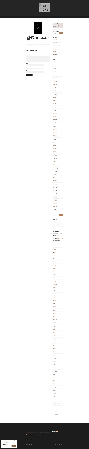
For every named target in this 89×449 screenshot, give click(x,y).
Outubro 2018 (54, 355)
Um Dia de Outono (55, 39)
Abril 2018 (54, 364)
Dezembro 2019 (54, 149)
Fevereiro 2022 (54, 297)
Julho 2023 (54, 87)
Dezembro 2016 (54, 387)
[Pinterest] (55, 431)
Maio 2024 (54, 258)
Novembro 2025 (55, 61)
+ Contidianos (54, 51)
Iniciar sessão (54, 411)
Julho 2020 (54, 139)
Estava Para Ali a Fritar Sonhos (56, 43)
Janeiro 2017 (54, 200)
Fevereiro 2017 (54, 199)
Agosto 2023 (54, 271)
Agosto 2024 (54, 68)
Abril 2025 (54, 62)
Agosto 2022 (54, 103)
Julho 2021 (54, 122)
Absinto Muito (30, 444)
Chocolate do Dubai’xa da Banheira (57, 42)
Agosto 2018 (54, 358)
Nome (27, 63)
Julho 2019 (54, 342)
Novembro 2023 (55, 81)
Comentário (28, 55)
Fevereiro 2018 (54, 181)
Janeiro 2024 (54, 78)
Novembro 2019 (55, 151)
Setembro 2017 (54, 374)
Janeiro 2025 (54, 65)
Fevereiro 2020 (54, 332)
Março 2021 (54, 313)
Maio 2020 (54, 142)
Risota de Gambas (55, 54)
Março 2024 (54, 75)
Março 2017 (54, 197)
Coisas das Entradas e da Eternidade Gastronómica (57, 45)
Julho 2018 (54, 174)
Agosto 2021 (54, 120)
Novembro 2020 (55, 133)
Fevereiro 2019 (54, 164)
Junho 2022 (54, 106)
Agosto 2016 (54, 393)
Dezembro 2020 (54, 132)
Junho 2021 (54, 123)
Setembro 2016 (54, 206)
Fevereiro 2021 (54, 129)
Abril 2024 (54, 74)
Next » (47, 45)
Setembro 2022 (54, 287)
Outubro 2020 (54, 135)
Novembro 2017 (55, 371)
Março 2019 (54, 348)
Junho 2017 (54, 193)
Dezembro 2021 (54, 300)
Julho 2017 (54, 377)
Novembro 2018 (55, 168)
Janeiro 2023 (54, 281)
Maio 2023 (54, 90)
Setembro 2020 (54, 136)
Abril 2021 (54, 126)
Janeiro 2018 (54, 183)
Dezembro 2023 (54, 265)
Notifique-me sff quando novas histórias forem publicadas (57, 23)
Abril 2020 (54, 329)
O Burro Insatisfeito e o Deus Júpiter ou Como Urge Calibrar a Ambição (58, 238)
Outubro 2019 (54, 152)
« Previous (29, 45)
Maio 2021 (54, 310)
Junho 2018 (54, 361)
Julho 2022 (54, 104)
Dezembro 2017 (54, 184)
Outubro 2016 (54, 390)
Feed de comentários (55, 414)
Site (26, 70)
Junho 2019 (54, 158)
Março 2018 (54, 180)
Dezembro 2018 (54, 167)
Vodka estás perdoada (55, 55)
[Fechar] (15, 440)
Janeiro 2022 (54, 113)
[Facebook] (52, 431)
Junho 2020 (54, 326)
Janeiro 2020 (54, 148)
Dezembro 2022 (54, 97)
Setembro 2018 (54, 171)
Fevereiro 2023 (54, 94)
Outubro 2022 (54, 100)
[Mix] (57, 431)
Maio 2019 (54, 345)
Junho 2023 (54, 88)
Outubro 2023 (54, 268)
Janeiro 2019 (54, 165)
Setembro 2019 (54, 339)
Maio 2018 (54, 177)
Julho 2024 (54, 255)
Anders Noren (58, 444)
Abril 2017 (54, 196)
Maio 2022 (54, 107)
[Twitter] (53, 431)
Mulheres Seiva (56, 235)
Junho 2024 (54, 71)
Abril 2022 (54, 294)
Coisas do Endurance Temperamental (57, 40)
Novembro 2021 (55, 116)
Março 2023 (54, 93)
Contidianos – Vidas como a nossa (43, 431)
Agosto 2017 (54, 190)
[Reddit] (56, 431)
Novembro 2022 (55, 284)
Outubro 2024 (54, 252)
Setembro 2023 (54, 84)
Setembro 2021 (54, 119)
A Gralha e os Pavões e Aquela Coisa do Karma (57, 233)
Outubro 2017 (54, 187)
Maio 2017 (54, 380)
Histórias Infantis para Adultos (56, 403)
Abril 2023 (54, 91)
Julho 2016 (54, 209)
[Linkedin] (54, 431)
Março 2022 (54, 110)
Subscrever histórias (41, 434)
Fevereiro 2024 (54, 77)
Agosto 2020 (54, 138)
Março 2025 (54, 249)
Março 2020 (54, 145)
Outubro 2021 (54, 303)
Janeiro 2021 (54, 316)
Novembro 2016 (55, 203)
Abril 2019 (54, 161)
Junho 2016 (54, 210)
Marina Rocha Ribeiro (41, 433)
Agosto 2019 (54, 155)
